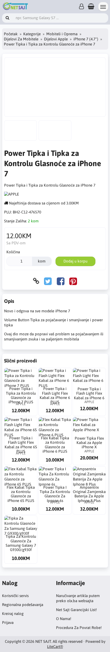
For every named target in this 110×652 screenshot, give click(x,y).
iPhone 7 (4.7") (85, 39)
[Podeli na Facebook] (60, 281)
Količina (13, 252)
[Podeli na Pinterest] (73, 281)
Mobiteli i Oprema (62, 34)
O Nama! (63, 618)
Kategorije (32, 34)
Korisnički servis (15, 595)
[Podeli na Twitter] (48, 281)
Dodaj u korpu (75, 261)
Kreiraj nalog (13, 613)
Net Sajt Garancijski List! (76, 610)
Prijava (8, 622)
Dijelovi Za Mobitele (21, 39)
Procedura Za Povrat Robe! (79, 627)
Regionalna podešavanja (22, 604)
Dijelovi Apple (56, 39)
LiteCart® (55, 646)
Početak (11, 34)
